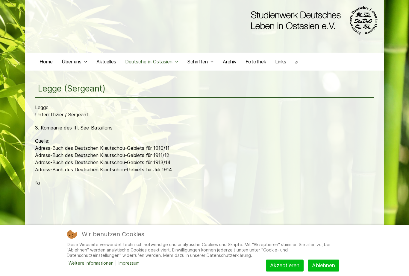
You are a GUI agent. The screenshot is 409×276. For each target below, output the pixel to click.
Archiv (230, 62)
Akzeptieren (284, 265)
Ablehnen (323, 265)
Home (46, 62)
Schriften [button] (197, 62)
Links (280, 62)
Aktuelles (106, 62)
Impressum (129, 263)
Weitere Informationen (91, 263)
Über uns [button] (71, 62)
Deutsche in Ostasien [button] (148, 62)
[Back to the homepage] (313, 20)
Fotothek (256, 62)
